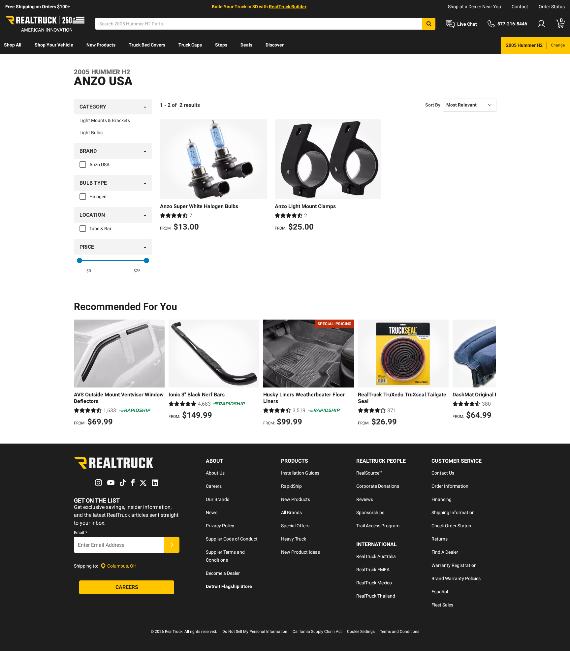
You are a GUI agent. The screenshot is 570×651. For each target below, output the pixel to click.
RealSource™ (369, 473)
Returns (439, 539)
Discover (275, 44)
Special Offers (295, 525)
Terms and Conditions (399, 631)
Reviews (364, 499)
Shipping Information (453, 512)
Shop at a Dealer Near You (474, 6)
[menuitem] (12, 45)
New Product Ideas (300, 552)
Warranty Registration (454, 565)
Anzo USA (99, 164)
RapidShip (291, 486)
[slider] (79, 260)
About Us (215, 473)
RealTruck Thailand (375, 596)
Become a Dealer (223, 573)
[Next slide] (489, 374)
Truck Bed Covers (147, 44)
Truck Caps (190, 44)
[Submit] (171, 545)
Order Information (449, 486)
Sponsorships (370, 512)
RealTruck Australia (376, 556)
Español (439, 591)
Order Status (552, 6)
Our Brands (217, 499)
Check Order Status (451, 525)
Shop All (12, 44)
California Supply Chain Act (317, 631)
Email (80, 532)
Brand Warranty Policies (456, 578)
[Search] (428, 24)
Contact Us (442, 473)
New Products (100, 44)
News (211, 512)
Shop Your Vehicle (54, 44)
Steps (221, 44)
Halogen (98, 196)
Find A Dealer (444, 552)
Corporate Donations (377, 486)
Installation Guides (300, 473)
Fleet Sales (442, 604)
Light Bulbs (91, 132)
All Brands (291, 512)
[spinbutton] (89, 270)
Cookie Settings (361, 631)
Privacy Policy (220, 525)
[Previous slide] (80, 374)
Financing (441, 499)
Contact (520, 6)
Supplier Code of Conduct (232, 539)
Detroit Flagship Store (229, 586)
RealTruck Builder (287, 6)
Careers (214, 486)
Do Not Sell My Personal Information (254, 631)
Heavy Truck (293, 539)
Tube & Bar (100, 228)
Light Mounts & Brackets (104, 120)
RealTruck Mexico (374, 582)
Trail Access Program (377, 525)
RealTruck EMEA (373, 569)
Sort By (432, 105)
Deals (246, 44)
